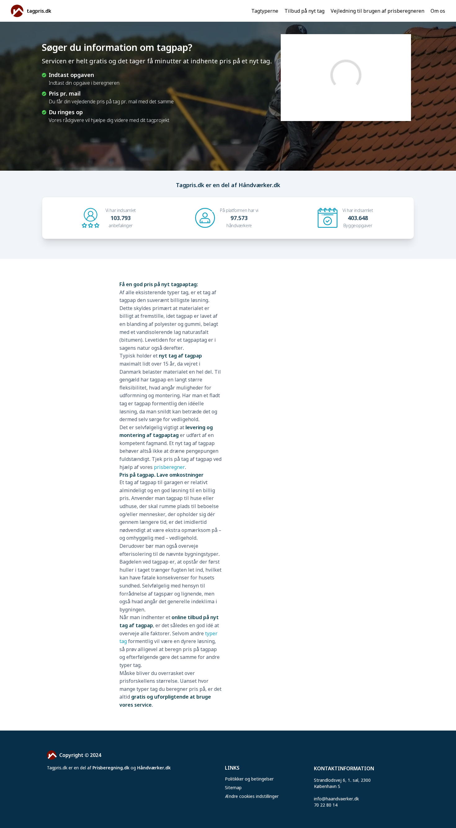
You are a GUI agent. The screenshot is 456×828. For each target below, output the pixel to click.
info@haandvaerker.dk (336, 799)
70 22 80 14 (326, 805)
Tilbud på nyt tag (304, 10)
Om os (438, 10)
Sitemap (233, 787)
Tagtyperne (264, 10)
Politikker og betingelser (249, 779)
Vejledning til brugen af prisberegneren (377, 10)
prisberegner (169, 467)
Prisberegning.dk (110, 768)
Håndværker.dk (154, 768)
